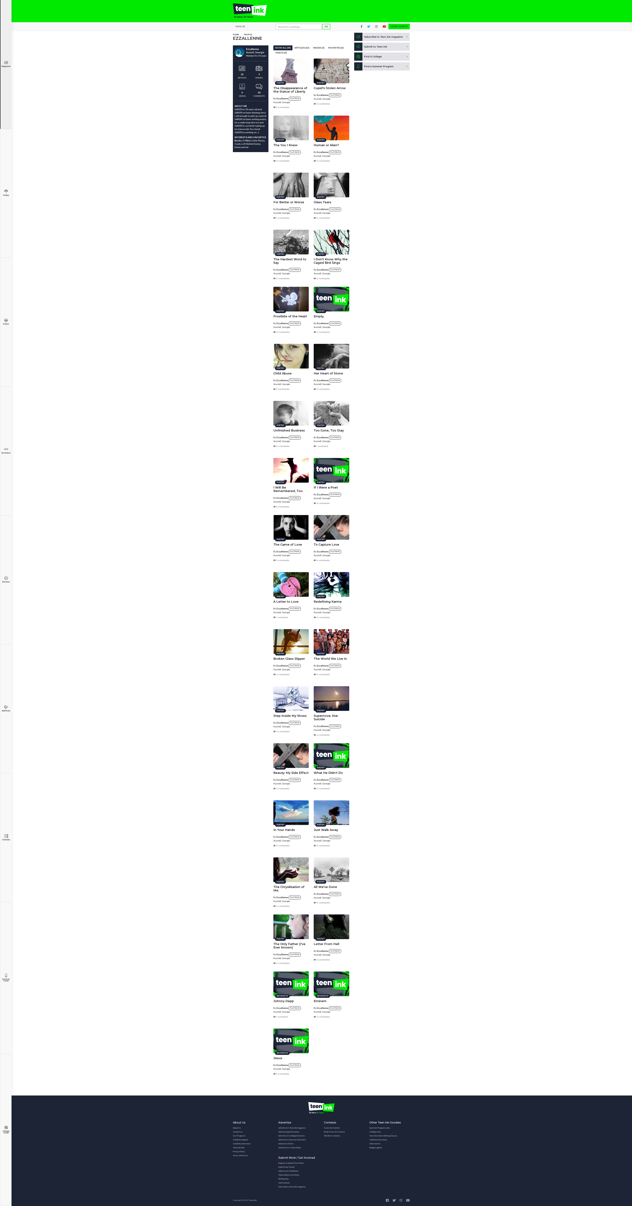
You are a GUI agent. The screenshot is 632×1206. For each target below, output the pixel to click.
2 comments (282, 218)
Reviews (6, 582)
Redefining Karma (328, 601)
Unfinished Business (289, 430)
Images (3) (319, 48)
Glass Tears (322, 202)
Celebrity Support (240, 1139)
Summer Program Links (379, 1128)
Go (326, 26)
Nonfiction (6, 453)
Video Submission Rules (288, 1175)
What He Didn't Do (328, 773)
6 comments (282, 107)
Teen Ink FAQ (239, 1147)
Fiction (6, 324)
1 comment (322, 446)
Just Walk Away (326, 830)
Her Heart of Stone (328, 373)
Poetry (6, 195)
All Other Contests (332, 1135)
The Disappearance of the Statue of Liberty (290, 89)
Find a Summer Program (379, 66)
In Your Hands (284, 830)
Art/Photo (6, 711)
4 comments (323, 560)
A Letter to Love (286, 601)
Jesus (277, 1058)
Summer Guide (6, 980)
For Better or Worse (288, 202)
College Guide (6, 1132)
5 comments (282, 1074)
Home (236, 34)
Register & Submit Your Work (291, 1163)
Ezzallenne (282, 98)
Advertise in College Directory (291, 1135)
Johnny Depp (283, 1001)
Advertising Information (288, 1132)
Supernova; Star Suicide (326, 717)
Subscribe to (383, 36)
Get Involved (284, 1182)
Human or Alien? (326, 145)
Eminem (320, 1001)
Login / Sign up (399, 26)
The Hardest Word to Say (289, 261)
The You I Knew (285, 145)
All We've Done (325, 887)
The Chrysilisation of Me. (288, 888)
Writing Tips (283, 1179)
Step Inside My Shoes (290, 716)
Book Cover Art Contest (334, 1132)
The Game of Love (287, 544)
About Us (237, 1128)
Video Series (375, 1143)
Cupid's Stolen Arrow (330, 88)
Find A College (373, 56)
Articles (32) (301, 48)
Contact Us (238, 1132)
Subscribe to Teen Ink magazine (292, 1186)
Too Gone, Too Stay (329, 430)
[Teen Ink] (253, 10)
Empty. (319, 316)
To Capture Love (326, 544)
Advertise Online (285, 1143)
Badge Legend (375, 1147)
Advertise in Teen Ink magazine (292, 1128)
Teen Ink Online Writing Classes (383, 1135)
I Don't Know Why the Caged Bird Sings (331, 261)
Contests (6, 840)
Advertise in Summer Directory (292, 1139)
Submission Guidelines (288, 1171)
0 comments (323, 104)
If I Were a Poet (326, 487)
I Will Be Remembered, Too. (288, 489)
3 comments (282, 389)
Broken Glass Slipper (289, 659)
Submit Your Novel (286, 1167)
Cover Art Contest (332, 1128)
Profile (248, 34)
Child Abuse (282, 373)
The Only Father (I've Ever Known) (289, 945)
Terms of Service (240, 1155)
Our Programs (239, 1135)
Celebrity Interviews (242, 1143)
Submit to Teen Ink (375, 46)
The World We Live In (330, 659)
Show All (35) (283, 48)
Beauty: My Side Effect (291, 773)
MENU (239, 26)
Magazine (6, 66)
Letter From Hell (326, 944)
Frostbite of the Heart (290, 316)
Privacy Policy (239, 1151)
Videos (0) (281, 52)
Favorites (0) (336, 48)
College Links (375, 1132)
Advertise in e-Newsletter (289, 1147)
